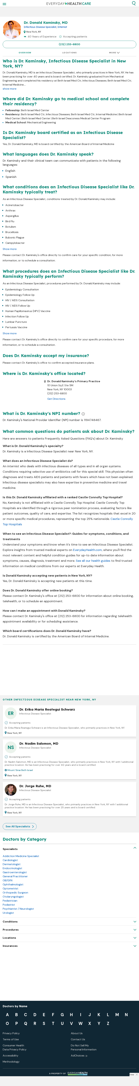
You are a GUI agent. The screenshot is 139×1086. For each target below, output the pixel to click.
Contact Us (78, 1039)
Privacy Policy (11, 1033)
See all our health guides (93, 561)
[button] (133, 3)
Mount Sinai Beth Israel (20, 770)
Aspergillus (12, 216)
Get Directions (56, 399)
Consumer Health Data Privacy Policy (14, 1047)
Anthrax (10, 210)
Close (132, 1075)
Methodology (11, 1061)
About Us (77, 1033)
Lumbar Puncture (16, 322)
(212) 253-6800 (69, 44)
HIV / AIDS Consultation (19, 300)
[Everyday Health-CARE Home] (68, 3)
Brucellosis (11, 232)
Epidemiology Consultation (22, 289)
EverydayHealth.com (87, 550)
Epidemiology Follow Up (20, 295)
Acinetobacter (14, 205)
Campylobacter (15, 243)
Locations (69, 52)
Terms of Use (11, 1039)
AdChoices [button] (77, 1055)
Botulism (10, 226)
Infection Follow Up (17, 316)
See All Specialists (18, 826)
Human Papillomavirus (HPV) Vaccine (27, 311)
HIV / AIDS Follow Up (17, 305)
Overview (25, 52)
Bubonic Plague (14, 237)
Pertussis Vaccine (16, 327)
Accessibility (10, 1055)
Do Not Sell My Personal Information (83, 1047)
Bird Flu (9, 221)
